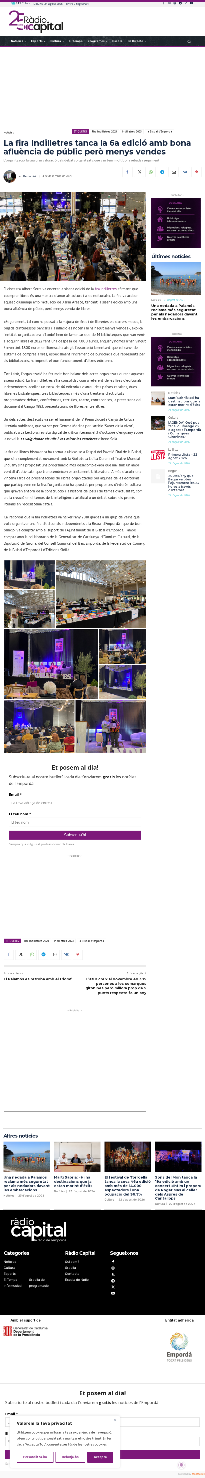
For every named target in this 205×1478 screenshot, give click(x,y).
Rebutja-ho (70, 1457)
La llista (173, 450)
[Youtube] (191, 3)
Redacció (29, 176)
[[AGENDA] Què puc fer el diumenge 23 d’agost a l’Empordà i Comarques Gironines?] (158, 423)
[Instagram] (169, 3)
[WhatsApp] (151, 172)
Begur (172, 471)
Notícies (9, 132)
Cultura (173, 418)
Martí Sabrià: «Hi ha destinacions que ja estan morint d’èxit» (184, 401)
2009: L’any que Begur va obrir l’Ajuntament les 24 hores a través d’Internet (183, 483)
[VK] (185, 172)
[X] (139, 172)
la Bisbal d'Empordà (159, 131)
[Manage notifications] (182, 1465)
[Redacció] (11, 176)
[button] (189, 41)
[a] (75, 1230)
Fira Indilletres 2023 (104, 131)
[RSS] (113, 1275)
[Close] (115, 1420)
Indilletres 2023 (132, 131)
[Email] (173, 172)
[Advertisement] (102, 87)
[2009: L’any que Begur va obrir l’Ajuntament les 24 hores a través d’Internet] (158, 476)
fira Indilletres (106, 289)
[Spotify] (175, 3)
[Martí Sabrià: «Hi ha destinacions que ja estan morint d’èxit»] (158, 398)
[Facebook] (163, 3)
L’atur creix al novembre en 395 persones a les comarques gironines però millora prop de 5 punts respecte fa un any (116, 986)
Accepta (100, 1457)
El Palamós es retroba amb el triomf (38, 979)
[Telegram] (180, 3)
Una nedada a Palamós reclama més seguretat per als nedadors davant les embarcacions (174, 311)
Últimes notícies (170, 256)
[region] (65, 1442)
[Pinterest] (197, 172)
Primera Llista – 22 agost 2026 (182, 456)
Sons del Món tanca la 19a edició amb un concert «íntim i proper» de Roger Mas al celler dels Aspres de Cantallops (178, 1188)
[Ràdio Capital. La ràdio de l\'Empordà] (36, 21)
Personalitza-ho (35, 1457)
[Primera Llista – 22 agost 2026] (158, 455)
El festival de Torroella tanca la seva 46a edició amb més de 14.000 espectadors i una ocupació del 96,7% (127, 1185)
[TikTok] (185, 3)
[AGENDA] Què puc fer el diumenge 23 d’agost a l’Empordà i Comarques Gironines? (184, 430)
